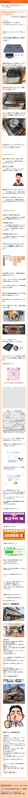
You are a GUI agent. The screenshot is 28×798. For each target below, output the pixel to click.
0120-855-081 (18, 497)
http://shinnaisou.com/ (9, 771)
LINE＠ (5, 498)
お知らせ (24, 17)
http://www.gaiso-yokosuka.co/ (11, 675)
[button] (24, 1)
